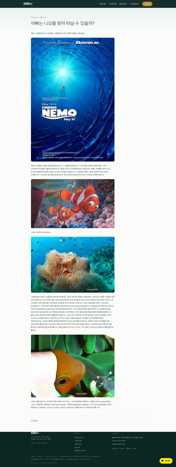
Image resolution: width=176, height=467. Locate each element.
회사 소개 (77, 447)
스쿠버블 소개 (134, 4)
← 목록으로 (34, 420)
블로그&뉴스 (123, 4)
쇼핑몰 (134, 448)
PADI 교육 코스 (79, 437)
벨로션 (122, 448)
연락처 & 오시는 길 (80, 450)
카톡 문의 (167, 461)
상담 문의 (147, 4)
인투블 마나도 (115, 448)
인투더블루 (128, 448)
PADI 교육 (103, 4)
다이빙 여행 (112, 4)
